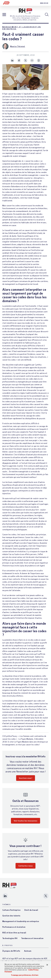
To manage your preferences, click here (24, 975)
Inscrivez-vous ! (25, 778)
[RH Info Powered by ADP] (25, 11)
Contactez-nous (25, 866)
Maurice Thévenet (17, 46)
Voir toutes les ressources (25, 821)
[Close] (47, 964)
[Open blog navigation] (4, 14)
